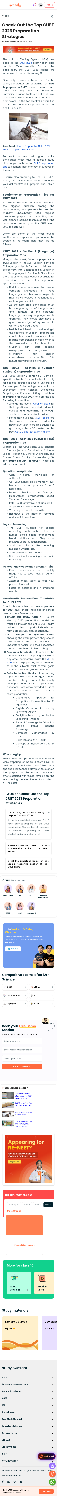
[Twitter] (15, 1482)
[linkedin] (8, 1482)
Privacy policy (46, 1470)
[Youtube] (21, 1482)
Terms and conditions (11, 1475)
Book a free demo (22, 1066)
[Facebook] (2, 1482)
